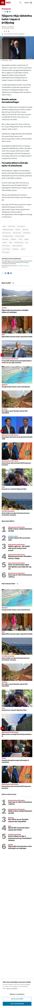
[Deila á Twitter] (7, 12)
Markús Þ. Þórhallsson (8, 27)
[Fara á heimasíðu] (7, 2)
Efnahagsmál (6, 9)
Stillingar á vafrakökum (17, 994)
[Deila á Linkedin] (9, 12)
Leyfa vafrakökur (17, 1003)
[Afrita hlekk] (2, 12)
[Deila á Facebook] (5, 12)
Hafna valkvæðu (17, 999)
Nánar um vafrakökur (12, 988)
